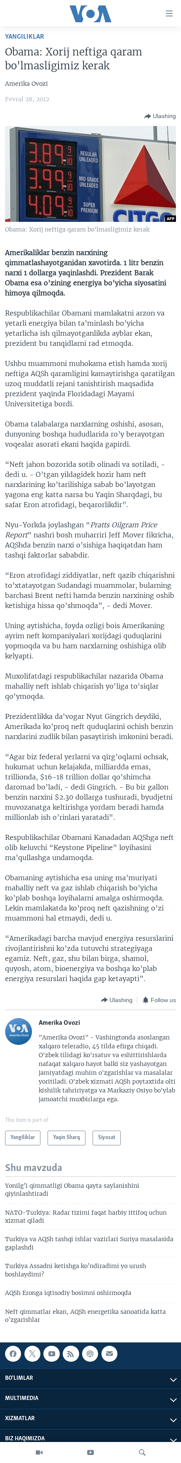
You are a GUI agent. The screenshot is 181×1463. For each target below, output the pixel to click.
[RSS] (71, 1354)
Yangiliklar (24, 36)
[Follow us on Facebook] (13, 1354)
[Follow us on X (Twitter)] (32, 1354)
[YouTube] (90, 1452)
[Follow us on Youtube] (51, 1354)
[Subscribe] (109, 1354)
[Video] (39, 1452)
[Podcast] (90, 1354)
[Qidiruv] (142, 1452)
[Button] (160, 116)
